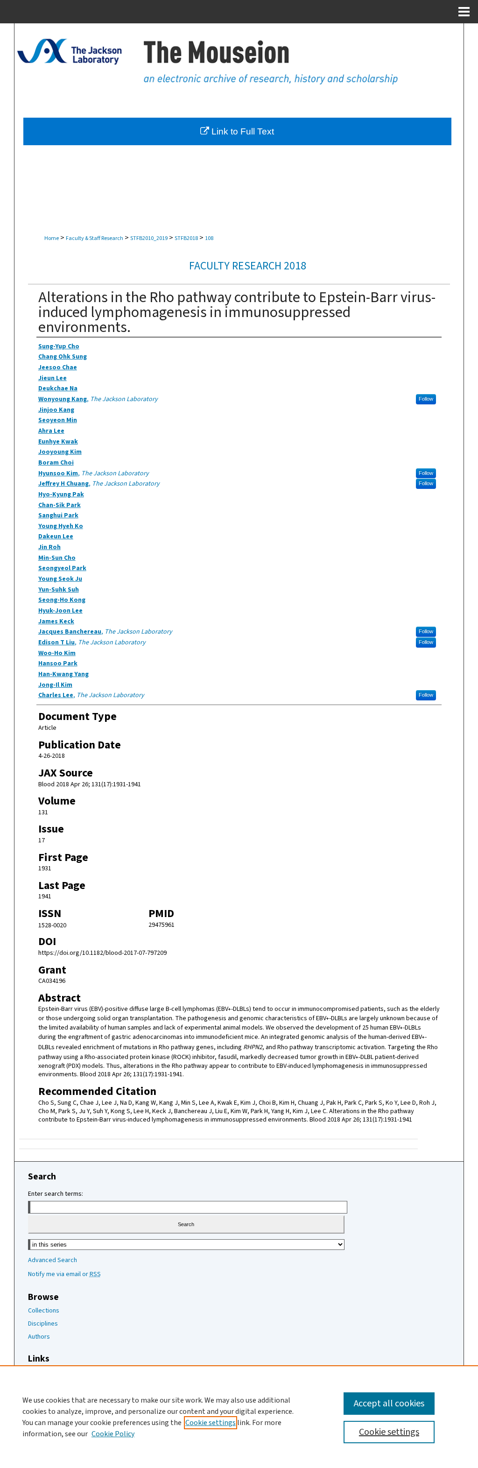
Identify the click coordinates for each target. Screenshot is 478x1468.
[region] (239, 1416)
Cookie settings (210, 1423)
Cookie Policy (112, 1434)
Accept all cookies (389, 1403)
